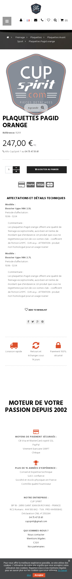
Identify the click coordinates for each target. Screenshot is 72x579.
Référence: (9, 133)
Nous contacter (36, 535)
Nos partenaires (36, 547)
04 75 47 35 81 (32, 152)
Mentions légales (36, 539)
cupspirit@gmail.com (36, 522)
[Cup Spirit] (36, 9)
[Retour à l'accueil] (8, 38)
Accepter (39, 575)
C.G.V (36, 543)
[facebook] (28, 322)
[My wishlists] (48, 20)
